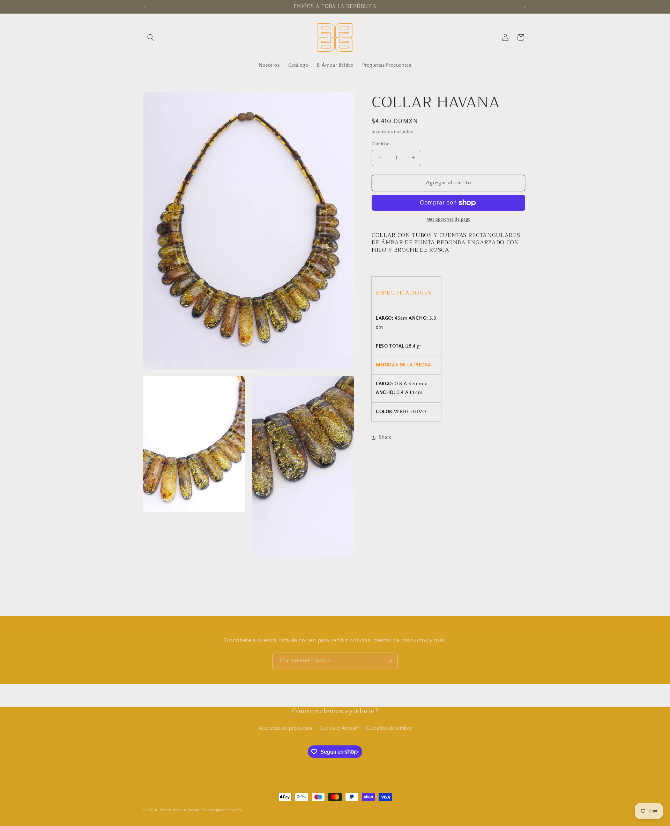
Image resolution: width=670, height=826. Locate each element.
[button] (150, 37)
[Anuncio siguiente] (524, 6)
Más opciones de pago (448, 219)
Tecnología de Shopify (222, 810)
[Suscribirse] (389, 661)
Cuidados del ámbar (389, 728)
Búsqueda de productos (285, 728)
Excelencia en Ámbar (180, 810)
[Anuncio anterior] (145, 6)
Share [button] (385, 437)
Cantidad (380, 143)
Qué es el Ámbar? (339, 728)
